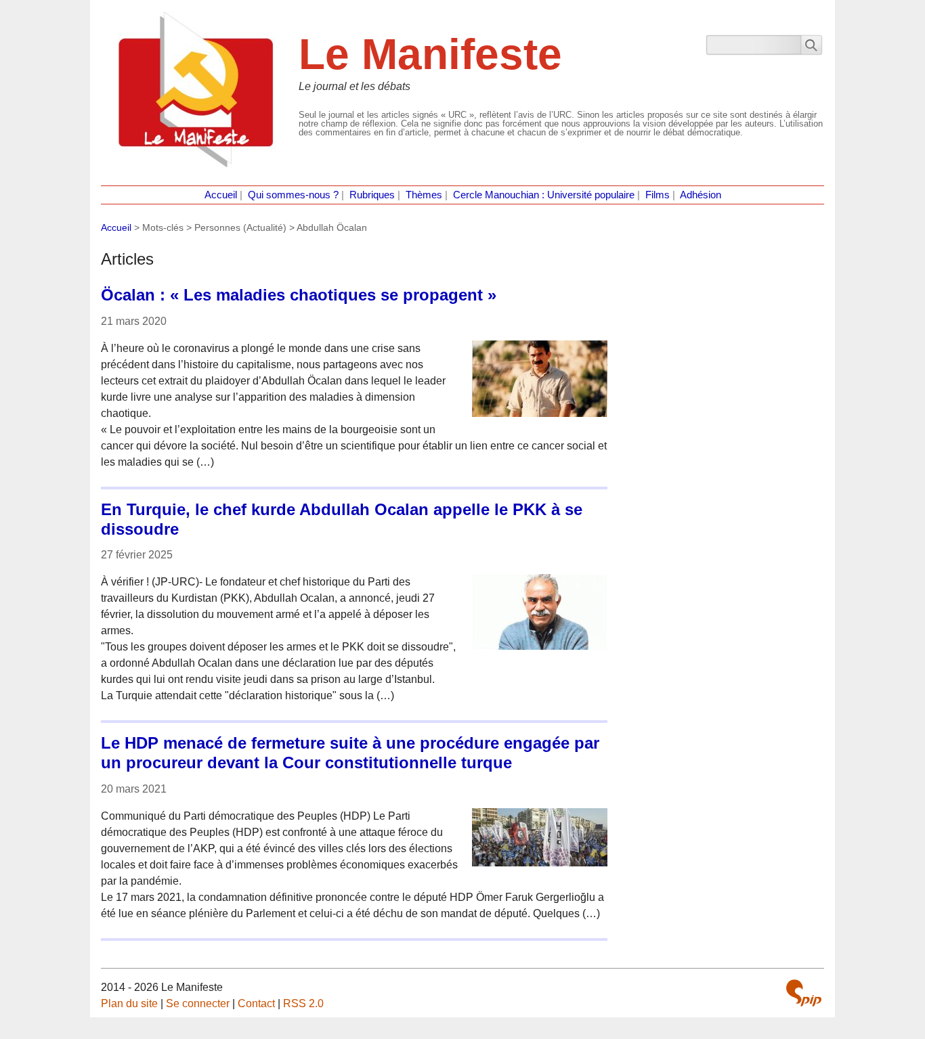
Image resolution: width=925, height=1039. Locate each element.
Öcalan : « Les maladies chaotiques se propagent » (298, 295)
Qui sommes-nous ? (293, 195)
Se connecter (198, 1003)
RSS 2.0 (303, 1003)
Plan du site (129, 1003)
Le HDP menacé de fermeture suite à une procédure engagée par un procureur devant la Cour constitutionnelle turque (350, 753)
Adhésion (700, 195)
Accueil (221, 195)
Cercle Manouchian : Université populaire (543, 195)
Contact (256, 1003)
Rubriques (372, 195)
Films (657, 195)
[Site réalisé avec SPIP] (803, 993)
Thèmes (424, 195)
